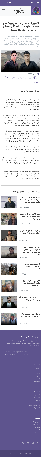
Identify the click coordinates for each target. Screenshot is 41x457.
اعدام (38, 371)
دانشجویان (36, 403)
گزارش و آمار (36, 408)
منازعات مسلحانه (34, 405)
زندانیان (31, 78)
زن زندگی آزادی (22, 78)
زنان (38, 376)
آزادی (13, 78)
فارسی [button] (6, 3)
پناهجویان (37, 381)
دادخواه (37, 432)
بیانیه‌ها (37, 427)
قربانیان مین (36, 398)
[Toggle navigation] (3, 10)
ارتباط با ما (36, 424)
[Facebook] (27, 442)
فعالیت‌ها (37, 430)
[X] (37, 442)
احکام (38, 373)
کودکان (38, 400)
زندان (7, 78)
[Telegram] (23, 442)
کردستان (36, 82)
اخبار (37, 78)
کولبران (38, 379)
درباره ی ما (36, 422)
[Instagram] (32, 442)
